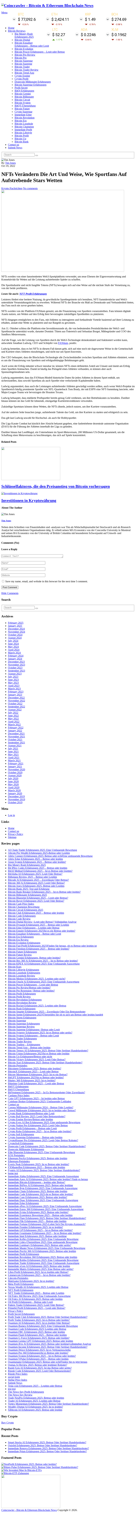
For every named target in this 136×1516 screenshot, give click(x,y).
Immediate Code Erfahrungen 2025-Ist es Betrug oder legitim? (40, 1194)
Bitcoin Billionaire (24, 96)
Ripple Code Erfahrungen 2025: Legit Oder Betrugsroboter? (39, 1370)
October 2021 (15, 739)
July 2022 (13, 712)
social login (14, 1376)
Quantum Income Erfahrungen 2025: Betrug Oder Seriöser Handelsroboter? (47, 1347)
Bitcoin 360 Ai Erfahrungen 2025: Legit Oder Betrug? (36, 882)
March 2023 (14, 688)
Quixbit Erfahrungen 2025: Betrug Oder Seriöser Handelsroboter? (42, 1445)
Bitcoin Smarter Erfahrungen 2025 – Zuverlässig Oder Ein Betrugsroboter (46, 1011)
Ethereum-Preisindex (19, 1161)
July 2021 (13, 748)
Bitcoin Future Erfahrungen (22, 951)
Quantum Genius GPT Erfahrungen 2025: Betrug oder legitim (40, 1341)
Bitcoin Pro (21, 57)
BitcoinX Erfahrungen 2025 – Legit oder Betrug (33, 1071)
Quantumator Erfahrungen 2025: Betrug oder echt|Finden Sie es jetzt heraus (47, 1361)
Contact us (13, 144)
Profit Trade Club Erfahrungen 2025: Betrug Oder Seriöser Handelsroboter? (47, 1317)
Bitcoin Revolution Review (22, 1002)
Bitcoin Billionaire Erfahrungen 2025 (27, 894)
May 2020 (13, 784)
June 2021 (13, 751)
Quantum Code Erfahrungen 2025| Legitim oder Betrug (37, 1329)
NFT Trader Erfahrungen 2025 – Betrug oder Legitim (36, 1293)
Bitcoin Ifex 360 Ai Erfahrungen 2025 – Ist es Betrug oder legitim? (43, 960)
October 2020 (15, 772)
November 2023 (16, 664)
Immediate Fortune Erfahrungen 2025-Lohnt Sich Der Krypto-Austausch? (47, 1224)
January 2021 (15, 766)
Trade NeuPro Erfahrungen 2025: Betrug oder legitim (36, 1397)
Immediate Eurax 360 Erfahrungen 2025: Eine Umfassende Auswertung (45, 1209)
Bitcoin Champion (24, 126)
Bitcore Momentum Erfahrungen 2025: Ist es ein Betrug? (38, 1074)
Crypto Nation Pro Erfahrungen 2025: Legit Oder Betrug (38, 1125)
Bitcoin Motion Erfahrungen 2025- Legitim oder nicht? (37, 978)
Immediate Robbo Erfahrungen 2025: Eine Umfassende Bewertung (43, 1260)
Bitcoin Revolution (24, 117)
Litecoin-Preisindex (18, 1278)
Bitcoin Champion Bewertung (23, 906)
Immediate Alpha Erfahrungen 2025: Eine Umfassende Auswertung (43, 1176)
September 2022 (16, 706)
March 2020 (14, 790)
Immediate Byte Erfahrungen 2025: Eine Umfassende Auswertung (42, 1188)
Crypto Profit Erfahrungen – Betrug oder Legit (32, 1128)
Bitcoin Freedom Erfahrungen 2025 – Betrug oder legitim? (38, 948)
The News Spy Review (20, 1394)
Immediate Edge (23, 114)
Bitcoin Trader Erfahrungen (22, 1038)
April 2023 (13, 685)
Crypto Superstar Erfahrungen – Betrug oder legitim (35, 1137)
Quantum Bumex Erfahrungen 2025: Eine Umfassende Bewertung (43, 1326)
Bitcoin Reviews (16, 30)
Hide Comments (9, 593)
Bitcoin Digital (22, 39)
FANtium (63, 343)
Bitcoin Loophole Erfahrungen (24, 972)
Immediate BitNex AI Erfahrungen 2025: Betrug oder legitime (40, 1185)
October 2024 (15, 634)
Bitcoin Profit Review (19, 996)
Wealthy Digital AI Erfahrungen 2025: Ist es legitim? (35, 1406)
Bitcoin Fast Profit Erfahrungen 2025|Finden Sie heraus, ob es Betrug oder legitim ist (52, 945)
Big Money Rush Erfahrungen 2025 (24, 35)
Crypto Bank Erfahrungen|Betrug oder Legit (31, 1113)
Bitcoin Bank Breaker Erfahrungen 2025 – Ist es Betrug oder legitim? (44, 891)
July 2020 (13, 778)
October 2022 (15, 703)
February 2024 (15, 655)
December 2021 (16, 733)
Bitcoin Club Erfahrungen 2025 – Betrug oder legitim (36, 912)
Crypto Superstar (23, 111)
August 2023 (15, 673)
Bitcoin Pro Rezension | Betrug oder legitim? (31, 990)
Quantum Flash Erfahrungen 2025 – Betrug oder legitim (37, 1335)
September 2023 (16, 670)
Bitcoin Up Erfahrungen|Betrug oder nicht (30, 1056)
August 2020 (15, 775)
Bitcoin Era (21, 120)
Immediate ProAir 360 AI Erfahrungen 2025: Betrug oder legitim (42, 1251)
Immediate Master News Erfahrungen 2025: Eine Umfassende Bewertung (46, 1248)
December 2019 (16, 796)
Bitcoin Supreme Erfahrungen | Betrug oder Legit (34, 1029)
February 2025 (15, 622)
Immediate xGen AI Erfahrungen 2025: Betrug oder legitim (39, 1266)
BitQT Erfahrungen (18, 1086)
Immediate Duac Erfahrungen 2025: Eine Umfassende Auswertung (43, 1200)
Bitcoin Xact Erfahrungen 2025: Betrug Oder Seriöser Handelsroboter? (45, 1062)
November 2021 (16, 736)
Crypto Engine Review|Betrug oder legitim (30, 1119)
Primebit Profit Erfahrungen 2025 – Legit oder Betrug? (36, 1308)
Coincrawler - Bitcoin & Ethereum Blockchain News (29, 1510)
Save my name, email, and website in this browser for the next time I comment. (46, 581)
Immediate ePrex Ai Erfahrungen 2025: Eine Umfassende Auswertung (45, 1206)
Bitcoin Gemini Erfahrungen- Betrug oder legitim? (34, 957)
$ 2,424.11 (60, 19)
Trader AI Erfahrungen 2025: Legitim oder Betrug (34, 1400)
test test (12, 1388)
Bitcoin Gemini (23, 93)
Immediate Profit (23, 129)
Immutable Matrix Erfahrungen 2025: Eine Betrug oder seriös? (40, 1269)
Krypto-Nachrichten (11, 188)
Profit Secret (21, 87)
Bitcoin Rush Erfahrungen (21, 1008)
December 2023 (16, 661)
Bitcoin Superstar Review (21, 1026)
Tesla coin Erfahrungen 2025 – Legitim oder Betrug (35, 1385)
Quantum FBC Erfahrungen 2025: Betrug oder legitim (36, 1332)
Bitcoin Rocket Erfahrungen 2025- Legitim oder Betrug (37, 1005)
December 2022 (16, 697)
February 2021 (15, 763)
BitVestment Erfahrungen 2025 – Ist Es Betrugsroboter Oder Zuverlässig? (46, 1092)
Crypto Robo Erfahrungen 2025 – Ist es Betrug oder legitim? (39, 1131)
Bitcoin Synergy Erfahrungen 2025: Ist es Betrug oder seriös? (40, 1032)
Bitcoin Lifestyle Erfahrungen (23, 969)
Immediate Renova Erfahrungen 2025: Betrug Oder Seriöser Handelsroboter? (48, 1448)
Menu (4, 12)
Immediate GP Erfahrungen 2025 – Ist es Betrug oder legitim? (40, 1230)
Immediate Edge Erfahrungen (23, 1203)
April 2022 (13, 721)
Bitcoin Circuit (22, 99)
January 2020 (15, 793)
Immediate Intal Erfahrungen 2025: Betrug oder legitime (37, 1236)
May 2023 (13, 682)
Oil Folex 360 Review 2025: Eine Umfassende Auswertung (39, 1296)
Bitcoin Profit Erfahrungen (22, 993)
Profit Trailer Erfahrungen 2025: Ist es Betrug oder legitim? (39, 1320)
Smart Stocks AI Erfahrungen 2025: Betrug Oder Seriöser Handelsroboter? (47, 1442)
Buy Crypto (7, 1422)
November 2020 (16, 769)
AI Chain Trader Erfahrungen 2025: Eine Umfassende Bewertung (42, 850)
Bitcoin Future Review (20, 954)
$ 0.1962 (118, 34)
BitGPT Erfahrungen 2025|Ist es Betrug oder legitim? (36, 1077)
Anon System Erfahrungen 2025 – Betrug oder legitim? (37, 862)
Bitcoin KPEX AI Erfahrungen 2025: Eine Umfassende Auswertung (44, 963)
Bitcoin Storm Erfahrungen (22, 1017)
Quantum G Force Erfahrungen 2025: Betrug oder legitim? (38, 1338)
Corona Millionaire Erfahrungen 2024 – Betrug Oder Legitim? (40, 1107)
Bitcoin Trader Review (26, 69)
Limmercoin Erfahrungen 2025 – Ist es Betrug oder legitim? (39, 1275)
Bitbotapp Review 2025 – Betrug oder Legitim (32, 877)
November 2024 (16, 631)
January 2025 (15, 625)
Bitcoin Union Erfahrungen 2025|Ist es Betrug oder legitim (38, 1053)
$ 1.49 (90, 19)
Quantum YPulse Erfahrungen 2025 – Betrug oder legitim (38, 1358)
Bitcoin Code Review (19, 918)
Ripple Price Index (18, 1373)
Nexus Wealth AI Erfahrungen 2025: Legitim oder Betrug (38, 1287)
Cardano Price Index (19, 1095)
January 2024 (15, 658)
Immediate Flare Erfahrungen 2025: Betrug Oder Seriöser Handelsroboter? (47, 1218)
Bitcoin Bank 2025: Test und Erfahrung (28, 888)
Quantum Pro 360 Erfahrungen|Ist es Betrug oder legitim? (38, 1353)
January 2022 (15, 730)
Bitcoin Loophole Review (21, 975)
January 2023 (15, 694)
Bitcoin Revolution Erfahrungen (25, 999)
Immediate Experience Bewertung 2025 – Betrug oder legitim (40, 1215)
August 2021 (15, 745)
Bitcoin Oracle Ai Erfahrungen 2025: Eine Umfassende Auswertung (43, 981)
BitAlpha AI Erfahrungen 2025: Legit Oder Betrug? (35, 874)
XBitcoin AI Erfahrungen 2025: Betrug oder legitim (35, 1409)
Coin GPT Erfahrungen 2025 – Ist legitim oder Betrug (36, 1098)
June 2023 (13, 679)
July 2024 (13, 640)
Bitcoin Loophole (24, 123)
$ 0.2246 (88, 34)
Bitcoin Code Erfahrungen (22, 915)
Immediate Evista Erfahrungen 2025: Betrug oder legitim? (38, 1212)
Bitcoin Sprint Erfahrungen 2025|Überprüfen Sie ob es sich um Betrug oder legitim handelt (55, 1014)
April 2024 (13, 649)
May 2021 (13, 754)
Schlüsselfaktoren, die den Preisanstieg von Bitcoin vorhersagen (55, 486)
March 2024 (14, 652)
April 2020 (13, 787)
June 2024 (13, 643)
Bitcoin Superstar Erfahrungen (30, 84)
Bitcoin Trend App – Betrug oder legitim (29, 1047)
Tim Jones (10, 162)
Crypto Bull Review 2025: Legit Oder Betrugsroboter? (36, 1116)
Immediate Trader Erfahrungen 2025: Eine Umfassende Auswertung (43, 1263)
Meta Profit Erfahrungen (21, 1284)
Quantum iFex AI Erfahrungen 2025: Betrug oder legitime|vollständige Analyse (49, 1344)
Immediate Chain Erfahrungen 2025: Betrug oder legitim (37, 1191)
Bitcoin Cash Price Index (21, 903)
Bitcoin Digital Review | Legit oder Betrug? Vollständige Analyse (42, 921)
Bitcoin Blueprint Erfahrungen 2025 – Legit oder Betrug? (38, 897)
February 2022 (15, 727)
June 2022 (13, 715)
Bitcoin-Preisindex (17, 1065)
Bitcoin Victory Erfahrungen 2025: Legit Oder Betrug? (37, 1059)
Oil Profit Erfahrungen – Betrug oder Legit (30, 1302)
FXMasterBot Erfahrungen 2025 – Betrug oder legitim (36, 1167)
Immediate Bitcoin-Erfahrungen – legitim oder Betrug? (36, 1182)
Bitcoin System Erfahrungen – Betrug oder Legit (33, 1035)
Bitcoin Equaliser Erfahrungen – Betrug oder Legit (32, 44)
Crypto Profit (21, 78)
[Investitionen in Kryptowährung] (68, 493)
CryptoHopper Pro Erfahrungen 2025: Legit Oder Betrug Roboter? (43, 1140)
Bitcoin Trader (22, 66)
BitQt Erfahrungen (24, 90)
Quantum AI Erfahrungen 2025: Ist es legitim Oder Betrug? (39, 1323)
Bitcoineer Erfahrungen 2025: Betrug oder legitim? (34, 1068)
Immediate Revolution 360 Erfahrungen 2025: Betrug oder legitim (42, 1257)
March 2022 (14, 724)
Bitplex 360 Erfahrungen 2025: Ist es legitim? (32, 1080)
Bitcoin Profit (22, 135)
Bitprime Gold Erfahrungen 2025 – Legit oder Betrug (36, 1083)
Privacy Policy (15, 834)
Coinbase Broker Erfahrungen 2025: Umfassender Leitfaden (39, 1101)
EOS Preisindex (16, 1155)
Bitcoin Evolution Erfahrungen (24, 942)
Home (11, 27)
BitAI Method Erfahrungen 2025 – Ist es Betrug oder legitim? (40, 871)
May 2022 (13, 718)
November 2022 (16, 700)
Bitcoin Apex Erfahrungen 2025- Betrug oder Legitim (36, 885)
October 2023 (15, 667)
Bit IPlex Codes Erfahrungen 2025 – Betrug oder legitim (37, 868)
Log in (11, 815)
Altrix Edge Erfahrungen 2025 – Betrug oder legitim (35, 859)
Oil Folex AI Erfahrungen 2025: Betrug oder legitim (35, 1299)
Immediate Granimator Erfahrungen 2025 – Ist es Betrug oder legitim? (44, 1233)
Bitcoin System (23, 102)
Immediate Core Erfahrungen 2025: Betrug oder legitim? (37, 1197)
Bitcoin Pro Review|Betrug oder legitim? (29, 987)
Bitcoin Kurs (14, 966)
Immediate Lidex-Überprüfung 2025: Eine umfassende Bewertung (42, 1242)
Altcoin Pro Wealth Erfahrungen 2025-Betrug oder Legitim (39, 853)
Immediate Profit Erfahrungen (23, 1254)
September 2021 (16, 742)
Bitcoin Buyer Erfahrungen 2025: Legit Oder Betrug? (36, 900)
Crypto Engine (22, 75)
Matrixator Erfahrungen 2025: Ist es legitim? (31, 1281)
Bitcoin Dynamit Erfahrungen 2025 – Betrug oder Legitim (38, 924)
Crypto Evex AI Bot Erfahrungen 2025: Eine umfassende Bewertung (44, 1122)
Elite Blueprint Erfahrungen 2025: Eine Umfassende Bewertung (41, 1152)
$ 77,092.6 (27, 19)
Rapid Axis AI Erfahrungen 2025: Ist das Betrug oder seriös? (40, 1367)
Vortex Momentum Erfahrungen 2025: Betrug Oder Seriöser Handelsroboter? (48, 1403)
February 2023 (15, 691)
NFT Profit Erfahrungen (33, 293)
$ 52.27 (58, 34)
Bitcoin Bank (22, 141)
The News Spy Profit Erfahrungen (26, 1391)
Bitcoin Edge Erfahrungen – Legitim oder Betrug (33, 927)
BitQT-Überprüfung (25, 105)
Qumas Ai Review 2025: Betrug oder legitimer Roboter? (37, 1364)
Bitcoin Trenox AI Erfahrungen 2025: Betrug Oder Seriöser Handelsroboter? (48, 1050)
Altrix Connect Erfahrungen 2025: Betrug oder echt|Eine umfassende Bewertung (50, 856)
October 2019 (15, 802)
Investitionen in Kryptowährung (28, 500)
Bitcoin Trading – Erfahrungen (24, 1044)
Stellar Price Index (17, 1379)
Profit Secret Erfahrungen (21, 1314)
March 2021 (14, 760)
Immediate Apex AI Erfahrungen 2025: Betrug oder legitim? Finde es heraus (48, 1179)
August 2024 (15, 637)
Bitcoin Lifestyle (23, 132)
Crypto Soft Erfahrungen (21, 1134)
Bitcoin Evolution (24, 48)
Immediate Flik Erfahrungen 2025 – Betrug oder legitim (37, 1221)
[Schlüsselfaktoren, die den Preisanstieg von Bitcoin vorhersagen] (68, 464)
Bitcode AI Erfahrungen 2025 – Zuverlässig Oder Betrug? (38, 879)
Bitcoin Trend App (24, 72)
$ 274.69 (118, 19)
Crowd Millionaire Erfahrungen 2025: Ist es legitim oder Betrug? (42, 1110)
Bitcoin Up (20, 138)
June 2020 (13, 781)
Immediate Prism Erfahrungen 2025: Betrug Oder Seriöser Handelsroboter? (47, 1451)
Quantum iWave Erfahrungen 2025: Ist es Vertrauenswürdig (39, 1350)
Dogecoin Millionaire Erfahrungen (33, 81)
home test (13, 1173)
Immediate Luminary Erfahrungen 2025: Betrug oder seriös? (39, 1245)
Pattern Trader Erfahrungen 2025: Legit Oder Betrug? (36, 1305)
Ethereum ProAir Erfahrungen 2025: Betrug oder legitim (37, 1158)
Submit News (15, 147)
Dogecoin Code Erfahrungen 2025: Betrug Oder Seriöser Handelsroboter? (47, 1146)
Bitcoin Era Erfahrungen (21, 936)
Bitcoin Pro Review (25, 54)
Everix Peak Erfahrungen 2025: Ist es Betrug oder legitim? (38, 1164)
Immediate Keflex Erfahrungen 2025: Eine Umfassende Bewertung (43, 1239)
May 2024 (13, 646)
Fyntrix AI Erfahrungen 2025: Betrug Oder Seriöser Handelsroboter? (44, 1170)
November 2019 (16, 799)
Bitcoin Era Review (18, 939)
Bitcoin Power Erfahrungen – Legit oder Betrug (40, 51)
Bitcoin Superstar (24, 60)
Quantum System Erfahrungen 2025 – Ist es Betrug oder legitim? (42, 1356)
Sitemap (12, 837)
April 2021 (13, 757)
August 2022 (15, 709)
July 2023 (13, 676)
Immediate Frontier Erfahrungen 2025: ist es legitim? (35, 1227)
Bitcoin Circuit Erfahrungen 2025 (25, 909)
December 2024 (16, 628)
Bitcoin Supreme (23, 63)
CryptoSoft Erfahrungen (20, 1143)
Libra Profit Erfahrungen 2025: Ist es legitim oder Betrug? (38, 1272)
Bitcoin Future (22, 108)
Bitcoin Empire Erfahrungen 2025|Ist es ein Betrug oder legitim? (41, 930)
